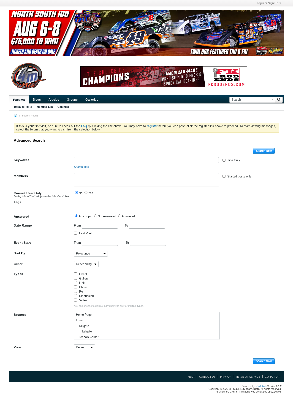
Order (18, 264)
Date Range (23, 225)
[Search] (279, 100)
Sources (20, 314)
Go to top (272, 376)
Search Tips (81, 167)
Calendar (63, 106)
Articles (54, 99)
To (127, 225)
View (17, 347)
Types (18, 274)
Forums (19, 100)
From (78, 225)
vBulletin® (260, 386)
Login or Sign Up (267, 3)
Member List (45, 106)
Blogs (37, 99)
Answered (21, 216)
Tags (17, 202)
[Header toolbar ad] (163, 76)
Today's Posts (23, 106)
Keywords (21, 160)
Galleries (91, 99)
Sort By (19, 253)
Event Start (22, 242)
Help (191, 376)
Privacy (225, 376)
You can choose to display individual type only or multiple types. (109, 305)
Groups (72, 99)
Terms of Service (248, 376)
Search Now (264, 150)
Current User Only (42, 194)
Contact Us (207, 376)
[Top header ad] (146, 33)
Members (21, 176)
